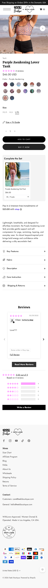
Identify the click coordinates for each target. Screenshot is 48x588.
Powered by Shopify (28, 577)
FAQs (5, 464)
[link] (17, 174)
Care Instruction (13, 277)
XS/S (5, 112)
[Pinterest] (29, 440)
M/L (11, 112)
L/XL (17, 112)
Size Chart (7, 452)
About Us (6, 469)
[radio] (5, 84)
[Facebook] (4, 440)
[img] (16, 315)
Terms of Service (10, 485)
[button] (5, 28)
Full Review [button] (15, 354)
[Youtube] (16, 440)
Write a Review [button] (24, 407)
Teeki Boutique (14, 577)
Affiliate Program (10, 456)
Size (5, 107)
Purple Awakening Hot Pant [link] (15, 189)
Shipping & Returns (15, 285)
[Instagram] (10, 440)
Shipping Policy (9, 477)
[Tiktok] (22, 440)
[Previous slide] (4, 339)
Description (11, 268)
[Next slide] (43, 339)
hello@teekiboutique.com (21, 504)
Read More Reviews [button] (24, 364)
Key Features (12, 251)
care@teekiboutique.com (23, 499)
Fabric (9, 259)
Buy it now (24, 147)
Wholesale (7, 473)
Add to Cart (24, 139)
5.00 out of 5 (22, 374)
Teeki (5, 58)
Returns (6, 481)
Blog (5, 460)
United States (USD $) (10, 570)
